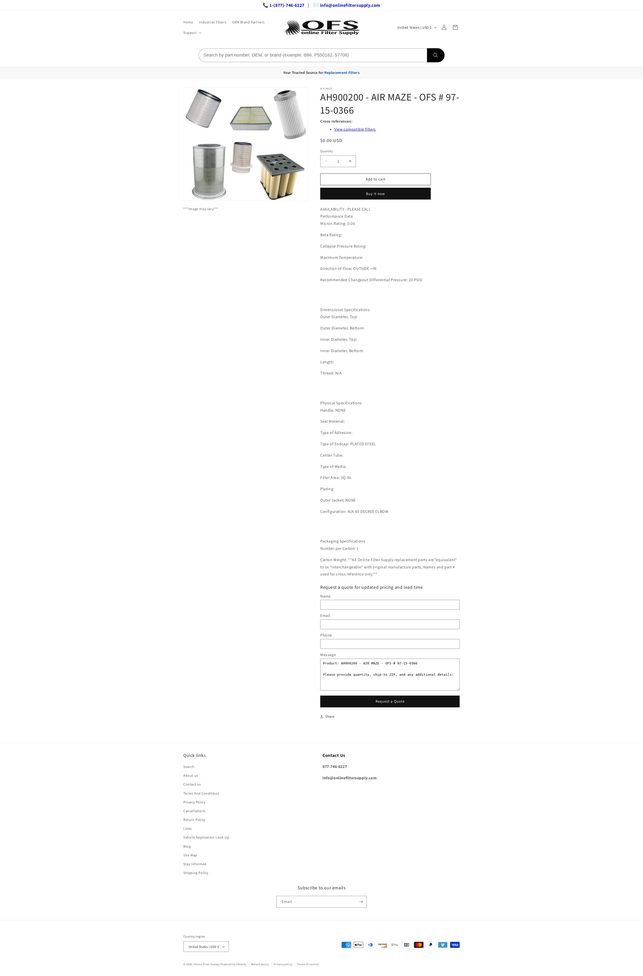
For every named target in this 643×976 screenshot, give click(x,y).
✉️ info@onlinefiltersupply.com (346, 5)
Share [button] (330, 716)
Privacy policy (283, 964)
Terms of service (307, 964)
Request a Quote (390, 701)
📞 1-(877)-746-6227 (283, 5)
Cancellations (194, 811)
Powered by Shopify (233, 964)
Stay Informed (194, 864)
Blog (187, 846)
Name (325, 596)
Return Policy (194, 819)
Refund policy (260, 964)
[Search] (436, 55)
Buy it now (375, 193)
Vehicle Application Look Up (206, 837)
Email (325, 615)
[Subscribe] (360, 902)
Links (187, 828)
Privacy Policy (194, 802)
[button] (191, 32)
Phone (326, 635)
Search (188, 766)
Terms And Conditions (201, 793)
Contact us (192, 784)
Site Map (190, 855)
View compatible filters (355, 129)
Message (328, 654)
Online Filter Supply (207, 964)
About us (190, 775)
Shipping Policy (195, 872)
